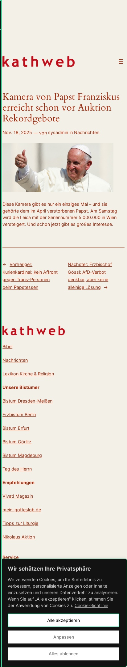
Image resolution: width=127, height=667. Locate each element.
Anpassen (63, 637)
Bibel (7, 346)
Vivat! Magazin (17, 496)
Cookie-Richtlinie (91, 605)
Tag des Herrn (17, 468)
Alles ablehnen (63, 653)
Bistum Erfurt (15, 428)
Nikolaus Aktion (18, 536)
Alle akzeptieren (63, 620)
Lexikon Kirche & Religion (28, 373)
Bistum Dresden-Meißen (27, 400)
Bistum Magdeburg (22, 455)
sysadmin (58, 132)
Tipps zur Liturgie (20, 523)
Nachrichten (86, 132)
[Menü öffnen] (121, 61)
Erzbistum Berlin (19, 414)
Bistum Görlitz (16, 441)
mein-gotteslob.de (21, 509)
